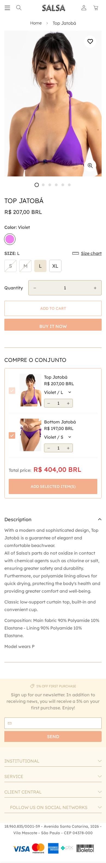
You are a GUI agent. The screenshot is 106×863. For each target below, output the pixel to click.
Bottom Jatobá (60, 422)
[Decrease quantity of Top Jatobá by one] (35, 288)
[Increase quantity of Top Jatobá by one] (95, 288)
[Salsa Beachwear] (54, 8)
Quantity (13, 287)
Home (36, 23)
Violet (9, 239)
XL (55, 266)
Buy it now (53, 326)
